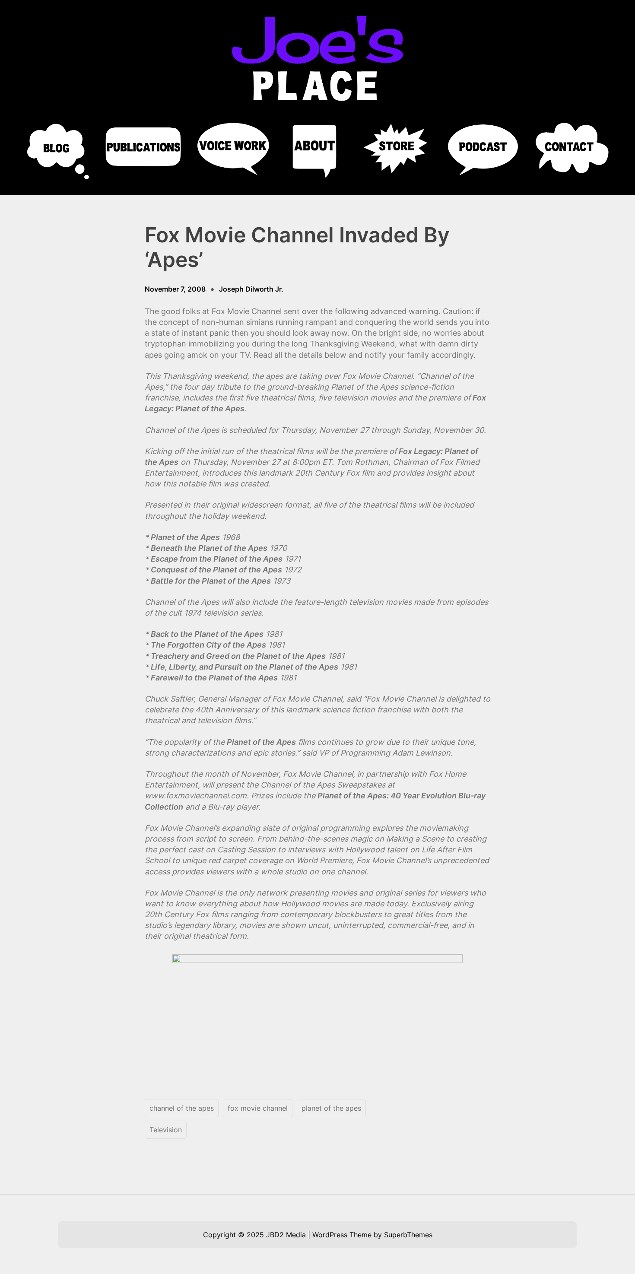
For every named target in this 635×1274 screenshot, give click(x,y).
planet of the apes (331, 1108)
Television (165, 1129)
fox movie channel (258, 1108)
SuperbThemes (408, 1234)
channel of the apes (181, 1108)
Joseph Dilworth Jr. (251, 289)
